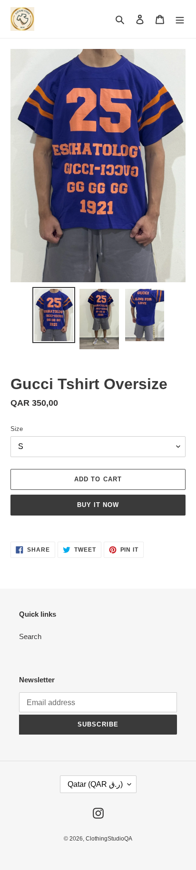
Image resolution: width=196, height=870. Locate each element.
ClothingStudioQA (109, 838)
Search (30, 636)
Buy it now (98, 504)
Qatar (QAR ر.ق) (95, 784)
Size (16, 428)
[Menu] (180, 19)
